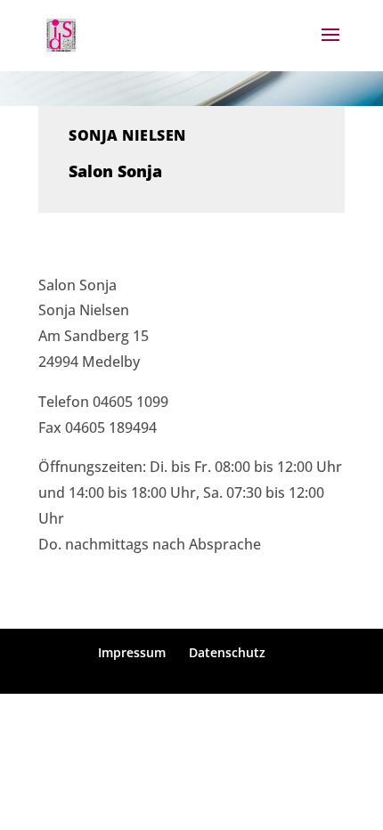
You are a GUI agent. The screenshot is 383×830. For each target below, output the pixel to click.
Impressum (132, 652)
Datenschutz (227, 652)
